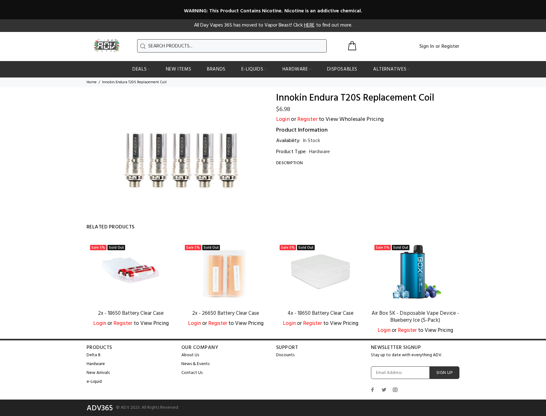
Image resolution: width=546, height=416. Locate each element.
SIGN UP (444, 372)
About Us (190, 355)
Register (450, 46)
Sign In (426, 46)
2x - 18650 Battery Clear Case (131, 313)
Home (92, 82)
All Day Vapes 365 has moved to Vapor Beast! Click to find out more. (273, 25)
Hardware (319, 152)
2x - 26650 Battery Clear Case (225, 313)
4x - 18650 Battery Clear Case (321, 313)
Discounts (285, 355)
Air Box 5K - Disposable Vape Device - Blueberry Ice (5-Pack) (415, 317)
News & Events (195, 364)
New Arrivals (98, 372)
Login (283, 119)
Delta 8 (93, 355)
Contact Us (192, 372)
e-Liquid (94, 381)
